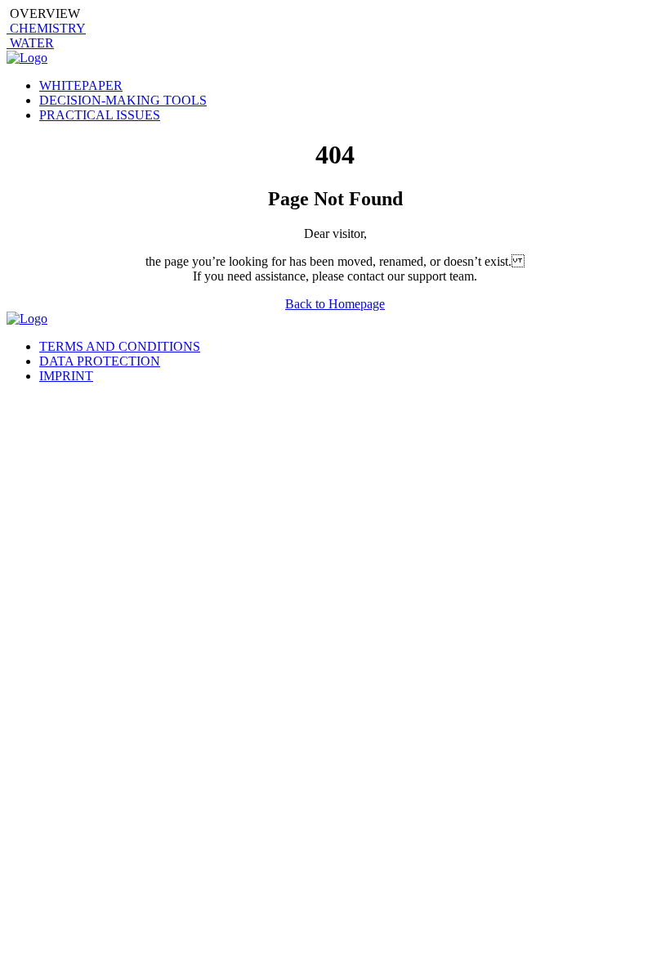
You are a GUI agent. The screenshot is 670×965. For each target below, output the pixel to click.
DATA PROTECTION (99, 361)
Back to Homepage (335, 304)
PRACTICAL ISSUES (99, 115)
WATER (30, 43)
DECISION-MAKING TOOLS (123, 100)
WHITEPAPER (81, 85)
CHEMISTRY (46, 28)
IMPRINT (66, 376)
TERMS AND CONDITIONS (119, 346)
